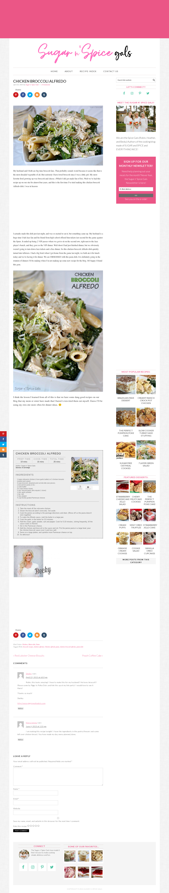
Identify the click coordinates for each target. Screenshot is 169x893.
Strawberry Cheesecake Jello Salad (123, 500)
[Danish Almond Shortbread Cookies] (83, 860)
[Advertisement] (84, 19)
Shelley (29, 673)
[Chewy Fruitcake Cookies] (136, 492)
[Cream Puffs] (122, 520)
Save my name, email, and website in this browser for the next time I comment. (46, 821)
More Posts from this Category (136, 561)
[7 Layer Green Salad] (146, 458)
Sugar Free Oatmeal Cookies (126, 465)
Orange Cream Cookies (122, 550)
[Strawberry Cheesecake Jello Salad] (122, 492)
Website (16, 808)
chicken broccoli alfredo (68, 647)
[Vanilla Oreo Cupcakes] (149, 543)
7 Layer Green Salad (146, 464)
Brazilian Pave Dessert (126, 399)
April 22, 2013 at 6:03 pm (37, 677)
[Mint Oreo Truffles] (136, 520)
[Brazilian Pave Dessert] (125, 393)
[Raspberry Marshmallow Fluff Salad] (70, 876)
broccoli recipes (28, 647)
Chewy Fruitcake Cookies (136, 499)
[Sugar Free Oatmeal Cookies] (125, 458)
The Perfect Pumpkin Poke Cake (126, 433)
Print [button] (88, 489)
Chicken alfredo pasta (52, 647)
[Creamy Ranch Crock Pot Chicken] (146, 393)
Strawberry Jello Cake (150, 526)
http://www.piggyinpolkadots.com (31, 703)
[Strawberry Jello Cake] (149, 520)
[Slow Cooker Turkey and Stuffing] (146, 425)
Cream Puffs (122, 526)
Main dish (31, 644)
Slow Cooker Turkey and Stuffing (146, 433)
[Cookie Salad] (136, 543)
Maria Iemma (31, 723)
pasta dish (80, 647)
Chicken (25, 644)
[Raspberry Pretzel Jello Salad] (83, 876)
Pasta (38, 644)
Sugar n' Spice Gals (84, 52)
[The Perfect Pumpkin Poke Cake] (125, 425)
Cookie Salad (136, 549)
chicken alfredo (39, 647)
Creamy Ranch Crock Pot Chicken (146, 400)
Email (16, 799)
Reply (20, 708)
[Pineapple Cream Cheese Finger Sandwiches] (70, 860)
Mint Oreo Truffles (136, 526)
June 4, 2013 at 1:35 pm (36, 726)
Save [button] (80, 489)
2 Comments (46, 85)
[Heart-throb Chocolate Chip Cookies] (97, 860)
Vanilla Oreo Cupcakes (149, 550)
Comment (18, 766)
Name (16, 789)
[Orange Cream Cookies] (122, 543)
